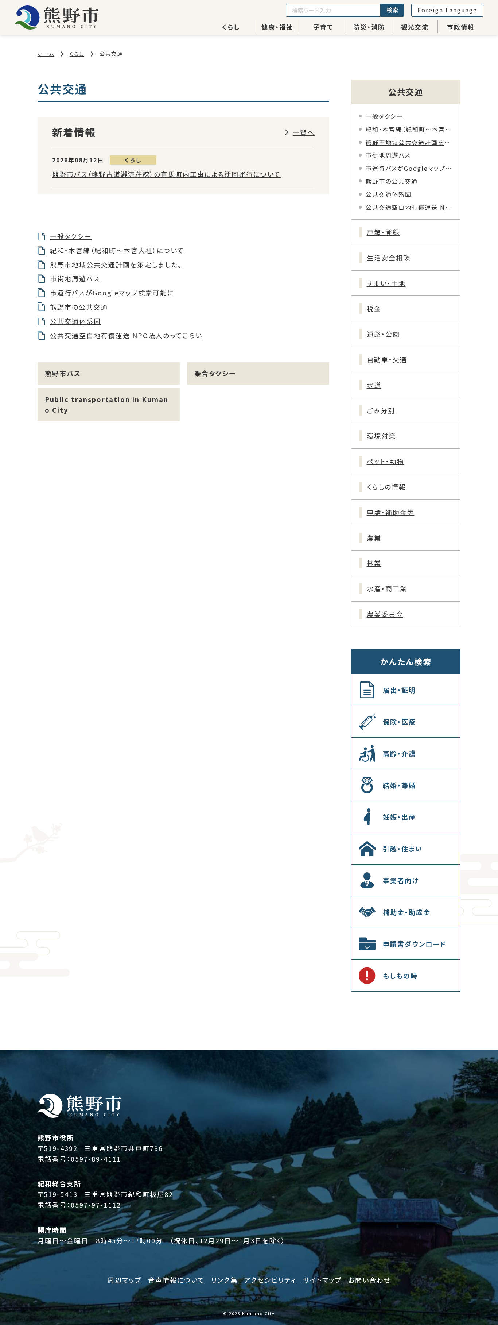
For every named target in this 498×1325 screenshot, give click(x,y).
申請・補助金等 (391, 512)
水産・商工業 (387, 588)
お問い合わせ (369, 1280)
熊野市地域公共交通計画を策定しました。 (116, 264)
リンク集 (224, 1280)
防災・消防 (369, 26)
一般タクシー (71, 236)
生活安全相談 (389, 257)
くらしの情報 (386, 486)
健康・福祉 (277, 26)
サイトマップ (322, 1280)
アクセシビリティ (270, 1280)
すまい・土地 (386, 283)
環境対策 (381, 435)
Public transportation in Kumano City (106, 404)
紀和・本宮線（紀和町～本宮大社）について (117, 250)
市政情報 (461, 26)
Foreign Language (447, 9)
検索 (392, 9)
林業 (374, 563)
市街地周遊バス (75, 278)
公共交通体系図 (75, 321)
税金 (374, 308)
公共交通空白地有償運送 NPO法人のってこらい (126, 335)
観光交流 (415, 26)
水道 (374, 385)
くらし (231, 26)
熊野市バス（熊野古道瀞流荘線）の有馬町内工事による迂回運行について (166, 174)
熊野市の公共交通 (79, 307)
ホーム (46, 53)
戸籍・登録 (383, 232)
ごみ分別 (381, 410)
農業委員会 (385, 614)
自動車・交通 (387, 359)
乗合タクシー (215, 373)
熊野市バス (63, 373)
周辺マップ (124, 1280)
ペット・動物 (385, 461)
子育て (323, 26)
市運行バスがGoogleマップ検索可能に (112, 292)
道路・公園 (383, 334)
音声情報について (176, 1280)
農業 (374, 537)
